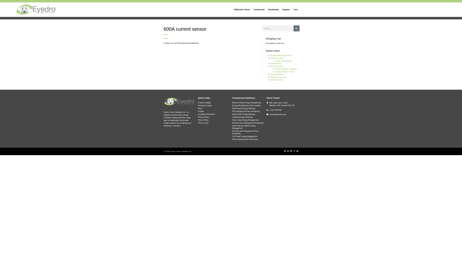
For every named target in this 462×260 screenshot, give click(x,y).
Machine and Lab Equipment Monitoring (247, 123)
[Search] (297, 28)
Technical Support (205, 105)
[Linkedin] (285, 151)
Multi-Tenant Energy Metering (243, 108)
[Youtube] (297, 151)
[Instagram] (294, 151)
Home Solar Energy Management (245, 120)
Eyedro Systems (277, 74)
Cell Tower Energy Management (244, 136)
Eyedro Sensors (277, 66)
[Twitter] (288, 151)
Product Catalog (204, 103)
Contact (201, 111)
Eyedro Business (277, 58)
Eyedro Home (276, 63)
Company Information (206, 114)
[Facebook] (291, 151)
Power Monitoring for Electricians (245, 139)
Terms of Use (203, 123)
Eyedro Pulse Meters (283, 61)
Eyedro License (277, 80)
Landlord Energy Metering (242, 117)
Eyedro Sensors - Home (285, 72)
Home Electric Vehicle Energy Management (244, 127)
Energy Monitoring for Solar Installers (246, 105)
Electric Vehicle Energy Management (246, 103)
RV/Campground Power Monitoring (246, 111)
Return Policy (203, 120)
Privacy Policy (203, 117)
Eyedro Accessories (278, 77)
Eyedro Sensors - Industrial (286, 69)
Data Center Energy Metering (243, 114)
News (200, 108)
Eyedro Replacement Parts (281, 55)
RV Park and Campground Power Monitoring (245, 132)
